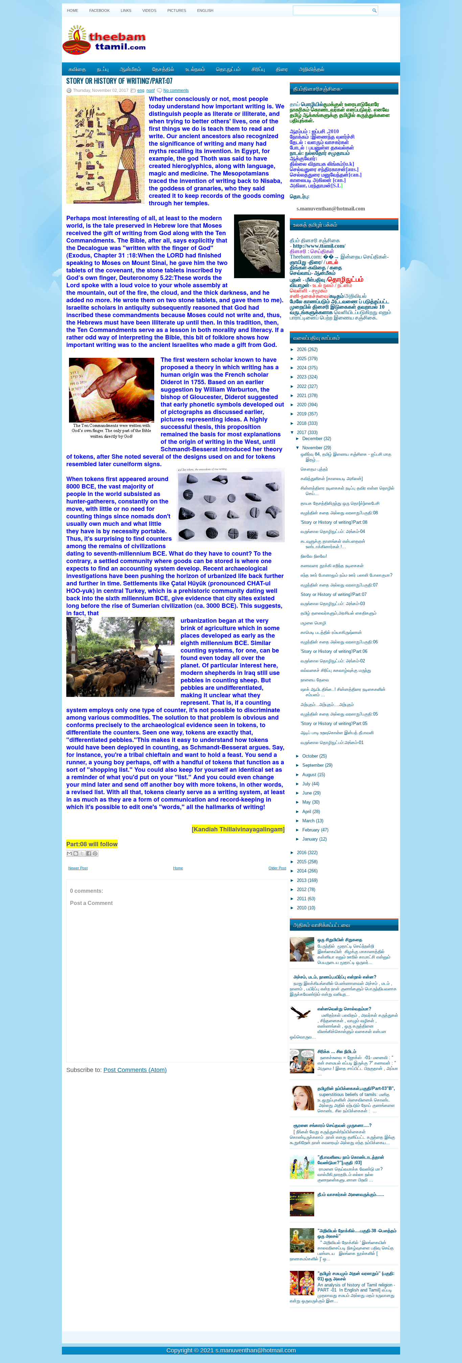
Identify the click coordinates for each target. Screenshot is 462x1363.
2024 (302, 367)
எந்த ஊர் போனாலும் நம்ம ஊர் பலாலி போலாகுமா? (346, 575)
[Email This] (69, 853)
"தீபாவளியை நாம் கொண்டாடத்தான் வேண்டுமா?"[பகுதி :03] (351, 1160)
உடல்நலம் (195, 69)
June (307, 793)
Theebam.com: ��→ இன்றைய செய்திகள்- (339, 257)
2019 (302, 413)
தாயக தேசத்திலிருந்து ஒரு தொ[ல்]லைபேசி (340, 503)
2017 (302, 432)
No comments (176, 90)
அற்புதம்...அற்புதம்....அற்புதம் (327, 704)
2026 (302, 349)
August (310, 774)
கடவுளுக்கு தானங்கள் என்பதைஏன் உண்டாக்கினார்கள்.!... (333, 544)
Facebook (99, 10)
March (309, 820)
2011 (302, 898)
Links (126, 10)
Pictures (176, 10)
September (313, 765)
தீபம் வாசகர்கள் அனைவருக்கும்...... (351, 1194)
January (310, 839)
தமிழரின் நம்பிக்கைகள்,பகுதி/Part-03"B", (356, 1088)
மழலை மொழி (313, 622)
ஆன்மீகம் (130, 69)
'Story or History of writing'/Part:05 (334, 723)
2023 (302, 376)
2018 (302, 423)
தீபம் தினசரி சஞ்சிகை (315, 240)
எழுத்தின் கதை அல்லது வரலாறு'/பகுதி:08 (339, 512)
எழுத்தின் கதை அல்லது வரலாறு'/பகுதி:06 (339, 641)
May (307, 802)
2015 (302, 861)
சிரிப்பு (258, 69)
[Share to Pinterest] (95, 853)
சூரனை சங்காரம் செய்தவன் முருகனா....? (333, 1125)
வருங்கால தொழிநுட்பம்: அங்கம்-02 (333, 660)
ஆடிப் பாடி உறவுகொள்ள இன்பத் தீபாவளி (337, 732)
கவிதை (77, 69)
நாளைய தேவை (315, 679)
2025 (302, 358)
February (311, 829)
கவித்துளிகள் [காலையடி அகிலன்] (332, 478)
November (313, 447)
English (205, 10)
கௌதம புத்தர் (314, 469)
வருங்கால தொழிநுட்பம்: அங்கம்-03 (333, 603)
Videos (149, 10)
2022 (302, 386)
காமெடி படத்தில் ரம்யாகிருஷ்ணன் (331, 632)
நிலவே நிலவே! (314, 556)
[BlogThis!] (75, 853)
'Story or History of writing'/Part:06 (334, 651)
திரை (282, 69)
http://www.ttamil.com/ (319, 246)
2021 (302, 395)
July (307, 783)
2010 (302, 907)
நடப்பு (103, 69)
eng (140, 90)
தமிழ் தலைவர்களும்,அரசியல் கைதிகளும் (338, 613)
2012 (302, 889)
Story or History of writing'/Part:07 (119, 80)
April (307, 811)
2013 (302, 880)
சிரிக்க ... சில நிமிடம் (337, 1051)
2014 (302, 870)
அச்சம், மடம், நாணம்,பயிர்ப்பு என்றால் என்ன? (335, 976)
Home (72, 10)
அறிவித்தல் (311, 69)
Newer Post (78, 868)
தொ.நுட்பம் (228, 69)
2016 (302, 852)
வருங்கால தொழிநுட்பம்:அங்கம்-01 (332, 742)
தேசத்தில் (163, 69)
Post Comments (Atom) (135, 1070)
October (310, 756)
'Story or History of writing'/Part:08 (334, 522)
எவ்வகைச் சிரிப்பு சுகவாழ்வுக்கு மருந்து (336, 670)
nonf (150, 90)
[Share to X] (82, 853)
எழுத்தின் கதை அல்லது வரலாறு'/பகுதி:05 (339, 714)
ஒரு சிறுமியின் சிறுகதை (340, 939)
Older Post (277, 868)
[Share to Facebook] (88, 853)
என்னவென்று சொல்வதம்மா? (344, 1008)
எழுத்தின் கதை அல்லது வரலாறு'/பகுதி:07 (339, 584)
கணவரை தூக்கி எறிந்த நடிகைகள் (332, 565)
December (313, 438)
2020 (302, 404)
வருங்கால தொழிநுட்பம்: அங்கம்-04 (333, 531)
